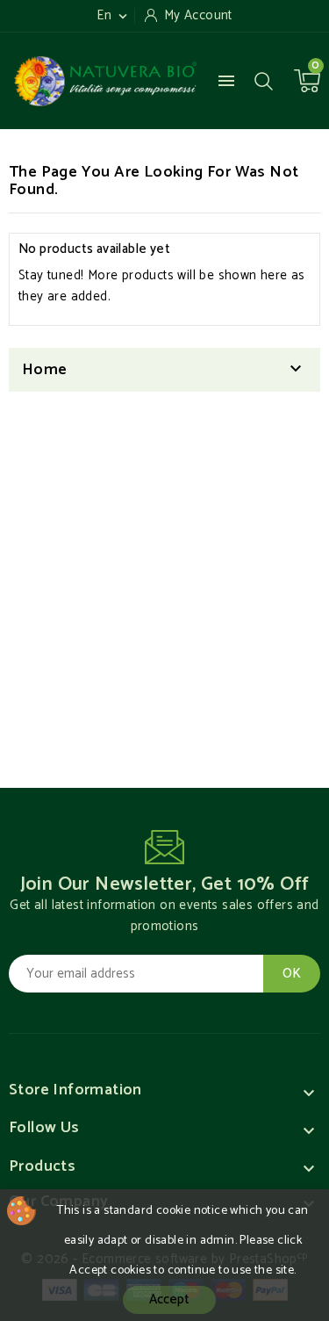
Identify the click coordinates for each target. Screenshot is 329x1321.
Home (45, 370)
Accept (169, 1299)
